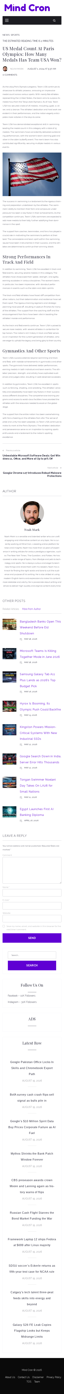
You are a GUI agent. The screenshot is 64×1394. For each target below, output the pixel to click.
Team (37, 1381)
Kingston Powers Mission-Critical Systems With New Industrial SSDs (38, 732)
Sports (15, 35)
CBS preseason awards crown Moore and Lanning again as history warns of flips (32, 1186)
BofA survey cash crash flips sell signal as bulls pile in (32, 1097)
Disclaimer (38, 1377)
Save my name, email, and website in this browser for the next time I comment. (33, 928)
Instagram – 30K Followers (22, 1002)
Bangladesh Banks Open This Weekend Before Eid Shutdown (40, 627)
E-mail (6, 900)
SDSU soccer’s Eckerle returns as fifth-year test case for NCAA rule (32, 1268)
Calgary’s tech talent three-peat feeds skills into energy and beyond (32, 1298)
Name (6, 887)
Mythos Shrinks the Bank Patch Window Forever (32, 1156)
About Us (10, 1377)
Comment (7, 855)
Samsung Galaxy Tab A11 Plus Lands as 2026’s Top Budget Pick (38, 680)
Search (32, 965)
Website (6, 913)
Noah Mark (17, 69)
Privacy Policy (54, 1377)
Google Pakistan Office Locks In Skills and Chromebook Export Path (32, 1068)
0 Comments (10, 75)
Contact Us (24, 1377)
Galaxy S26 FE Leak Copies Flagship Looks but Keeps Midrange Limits (32, 1330)
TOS (28, 1381)
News (6, 35)
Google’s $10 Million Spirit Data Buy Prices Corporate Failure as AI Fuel (32, 1127)
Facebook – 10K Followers (21, 995)
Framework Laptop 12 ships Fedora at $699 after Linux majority (32, 1242)
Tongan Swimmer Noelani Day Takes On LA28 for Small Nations (38, 785)
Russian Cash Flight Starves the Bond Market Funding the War (32, 1215)
